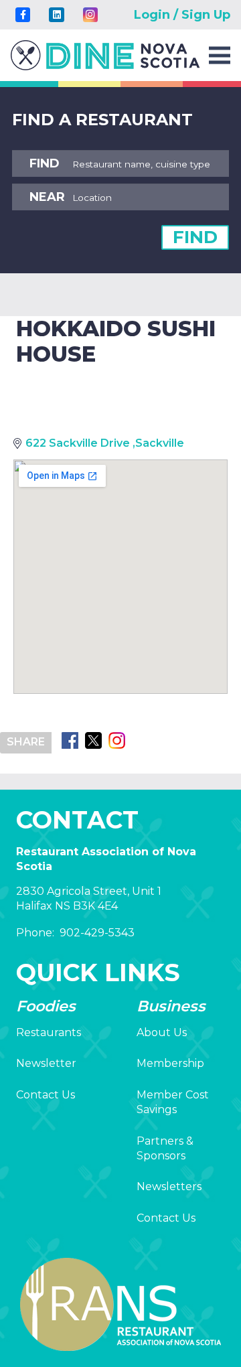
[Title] (22, 14)
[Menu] (219, 55)
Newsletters (169, 1186)
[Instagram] (90, 14)
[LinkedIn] (56, 14)
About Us (162, 1032)
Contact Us (45, 1094)
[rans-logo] (105, 55)
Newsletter (46, 1063)
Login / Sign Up (182, 14)
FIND (195, 237)
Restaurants (48, 1032)
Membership (170, 1063)
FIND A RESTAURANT (102, 119)
